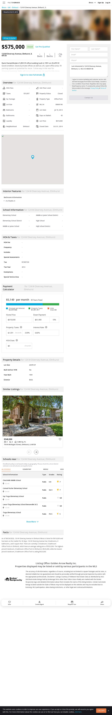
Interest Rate (38, 327)
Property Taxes (12, 327)
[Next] (36, 452)
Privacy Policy (95, 88)
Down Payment (39, 315)
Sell (9, 7)
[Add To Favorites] (60, 439)
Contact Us (89, 98)
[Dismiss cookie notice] (108, 710)
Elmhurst (15, 7)
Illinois (91, 3)
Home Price (11, 315)
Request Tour (72, 604)
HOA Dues (10, 340)
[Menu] (4, 3)
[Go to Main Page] (14, 2)
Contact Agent (39, 604)
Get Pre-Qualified (42, 47)
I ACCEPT (101, 711)
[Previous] (29, 452)
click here (78, 712)
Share (102, 604)
